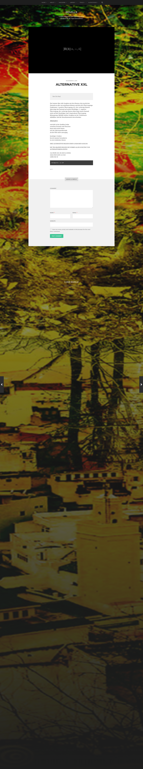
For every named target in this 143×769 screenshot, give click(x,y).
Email (75, 212)
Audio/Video (92, 2)
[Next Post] (141, 384)
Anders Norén (74, 286)
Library (72, 2)
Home (43, 2)
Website (52, 221)
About (52, 2)
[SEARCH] (102, 2)
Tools (82, 2)
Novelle (71, 12)
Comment (53, 188)
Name (52, 212)
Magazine (62, 2)
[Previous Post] (2, 384)
